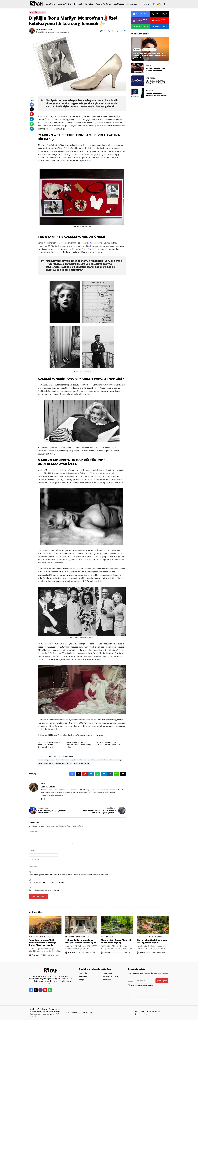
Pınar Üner (35, 955)
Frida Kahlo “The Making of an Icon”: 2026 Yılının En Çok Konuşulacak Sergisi (49, 744)
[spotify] (50, 990)
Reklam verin (84, 976)
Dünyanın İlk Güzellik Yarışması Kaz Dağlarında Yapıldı (152, 941)
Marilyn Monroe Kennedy (112, 760)
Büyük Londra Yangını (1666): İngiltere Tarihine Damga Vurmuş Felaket (79, 744)
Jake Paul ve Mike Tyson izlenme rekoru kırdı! (155, 69)
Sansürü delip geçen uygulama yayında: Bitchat (156, 95)
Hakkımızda (107, 973)
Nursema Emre (46, 29)
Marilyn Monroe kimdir (46, 763)
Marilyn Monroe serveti (81, 763)
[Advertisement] (150, 190)
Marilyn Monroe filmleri (77, 760)
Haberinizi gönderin (110, 976)
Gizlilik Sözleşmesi (153, 1011)
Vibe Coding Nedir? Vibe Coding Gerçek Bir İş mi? (155, 82)
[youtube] (45, 990)
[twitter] (36, 990)
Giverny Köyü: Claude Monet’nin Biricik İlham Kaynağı (116, 941)
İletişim (82, 980)
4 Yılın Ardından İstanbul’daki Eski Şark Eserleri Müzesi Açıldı (80, 941)
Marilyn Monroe (61, 760)
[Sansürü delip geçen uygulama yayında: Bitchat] (137, 93)
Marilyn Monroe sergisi (63, 763)
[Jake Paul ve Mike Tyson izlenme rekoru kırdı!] (137, 68)
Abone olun (107, 980)
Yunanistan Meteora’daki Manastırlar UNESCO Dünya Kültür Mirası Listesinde (42, 942)
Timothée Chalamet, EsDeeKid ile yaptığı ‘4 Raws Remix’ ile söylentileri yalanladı (149, 55)
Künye (146, 1014)
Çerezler (138, 1014)
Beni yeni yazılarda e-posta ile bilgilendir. (44, 890)
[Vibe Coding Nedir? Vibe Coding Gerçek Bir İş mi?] (137, 80)
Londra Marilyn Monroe (46, 760)
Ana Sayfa (83, 973)
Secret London (67, 756)
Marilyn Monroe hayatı (94, 760)
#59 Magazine (95, 243)
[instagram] (40, 990)
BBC (59, 756)
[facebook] (31, 990)
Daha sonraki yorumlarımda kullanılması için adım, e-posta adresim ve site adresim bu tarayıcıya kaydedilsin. (69, 875)
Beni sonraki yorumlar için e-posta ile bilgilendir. (47, 882)
